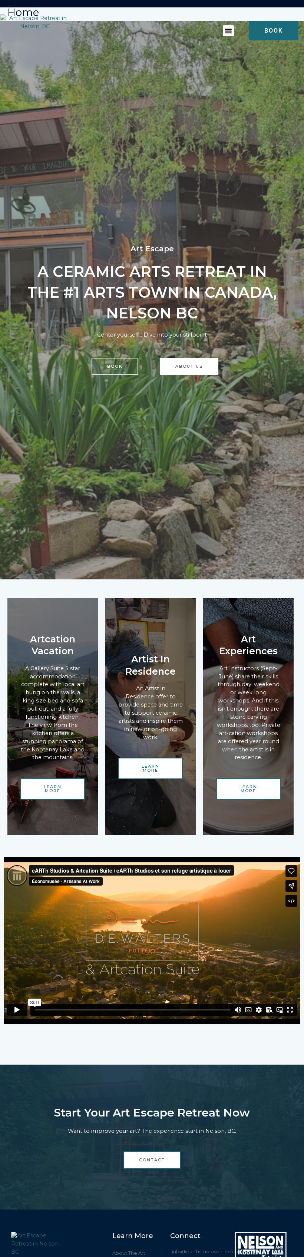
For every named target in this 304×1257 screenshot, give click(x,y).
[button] (228, 30)
